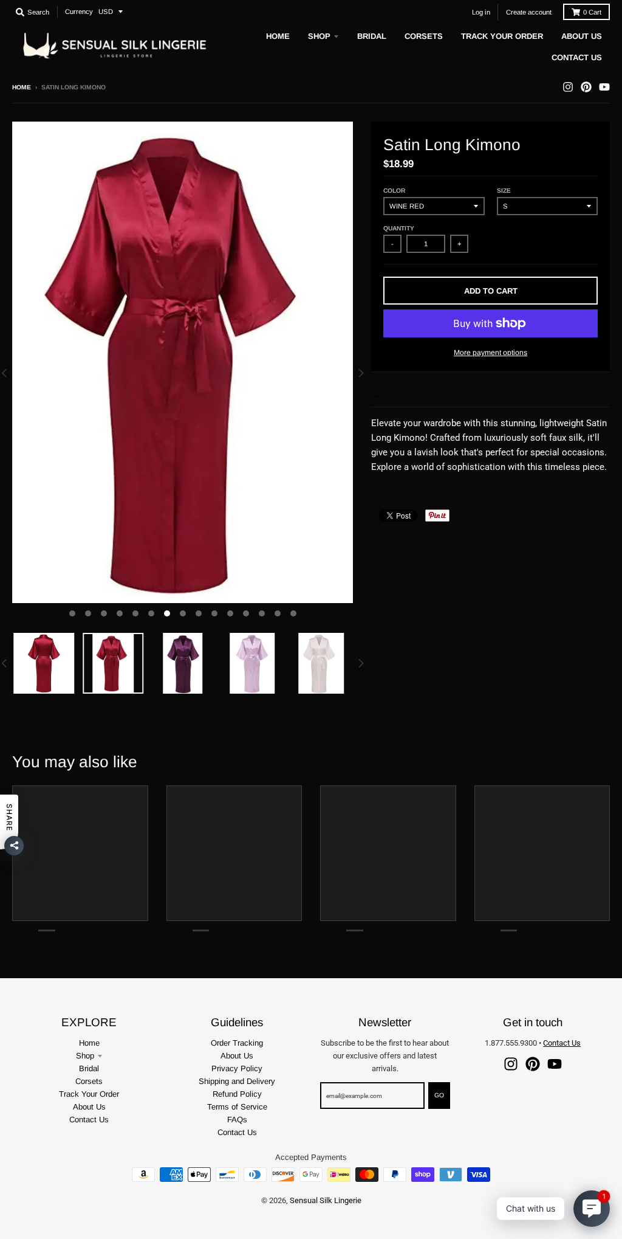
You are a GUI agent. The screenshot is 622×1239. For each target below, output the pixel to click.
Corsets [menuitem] (424, 36)
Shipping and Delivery (237, 1081)
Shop (85, 1055)
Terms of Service (237, 1106)
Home (21, 87)
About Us (89, 1106)
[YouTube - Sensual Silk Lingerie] (604, 86)
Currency (79, 11)
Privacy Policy (236, 1068)
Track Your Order (89, 1094)
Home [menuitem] (278, 36)
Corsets (89, 1081)
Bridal (89, 1068)
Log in (481, 12)
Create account (529, 12)
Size (504, 190)
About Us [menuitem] (581, 36)
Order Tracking (237, 1042)
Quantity (398, 228)
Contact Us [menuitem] (577, 57)
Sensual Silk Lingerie (325, 1200)
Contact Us (89, 1119)
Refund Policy (237, 1094)
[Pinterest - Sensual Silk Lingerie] (586, 86)
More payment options (490, 352)
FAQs (237, 1119)
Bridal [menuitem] (371, 36)
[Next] (360, 373)
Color (394, 190)
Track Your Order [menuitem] (502, 36)
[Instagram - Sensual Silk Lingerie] (567, 86)
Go (439, 1095)
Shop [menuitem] (319, 36)
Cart (592, 12)
